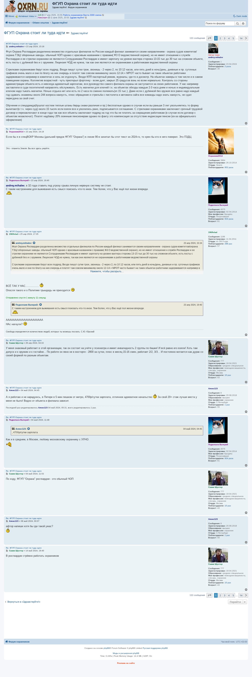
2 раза (228, 66)
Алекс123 (21, 429)
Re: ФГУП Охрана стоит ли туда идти (24, 129)
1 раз (227, 405)
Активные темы (26, 16)
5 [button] (233, 38)
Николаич (42, 15)
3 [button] (224, 38)
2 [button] (220, 38)
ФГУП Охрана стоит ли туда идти (34, 33)
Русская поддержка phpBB (155, 648)
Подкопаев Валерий (27, 305)
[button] (209, 38)
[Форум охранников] (28, 6)
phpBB (107, 648)
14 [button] (241, 38)
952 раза (229, 167)
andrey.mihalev (23, 243)
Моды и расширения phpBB (126, 653)
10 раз (228, 375)
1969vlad (42, 17)
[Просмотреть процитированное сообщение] (34, 243)
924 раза (229, 219)
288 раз (228, 244)
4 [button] (229, 38)
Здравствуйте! (79, 33)
